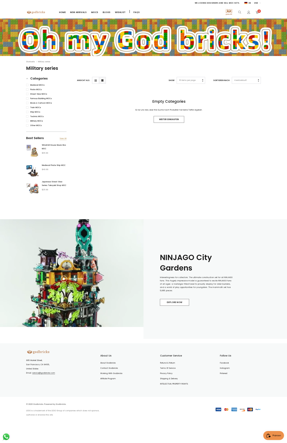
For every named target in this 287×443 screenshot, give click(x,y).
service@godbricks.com (43, 373)
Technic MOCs (37, 116)
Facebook (224, 363)
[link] (239, 12)
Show (171, 80)
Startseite (30, 61)
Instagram (225, 368)
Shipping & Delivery (169, 378)
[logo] (40, 12)
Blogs (106, 12)
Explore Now (174, 302)
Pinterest (223, 373)
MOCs (94, 12)
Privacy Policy (166, 373)
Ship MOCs (35, 112)
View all (63, 138)
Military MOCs (36, 121)
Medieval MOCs (37, 85)
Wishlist (120, 12)
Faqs (136, 12)
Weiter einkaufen (169, 119)
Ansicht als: (83, 80)
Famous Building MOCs (41, 98)
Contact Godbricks (109, 368)
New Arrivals (78, 12)
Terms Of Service (167, 368)
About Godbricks (108, 363)
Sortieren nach (221, 80)
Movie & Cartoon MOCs (41, 103)
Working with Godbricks (111, 373)
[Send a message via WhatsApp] (6, 437)
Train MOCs (35, 107)
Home (62, 12)
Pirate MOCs (36, 89)
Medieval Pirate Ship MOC (54, 165)
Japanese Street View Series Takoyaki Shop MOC (54, 183)
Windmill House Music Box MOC (54, 147)
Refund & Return (167, 363)
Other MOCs (36, 125)
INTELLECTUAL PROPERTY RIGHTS (174, 384)
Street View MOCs (38, 94)
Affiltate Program (108, 378)
